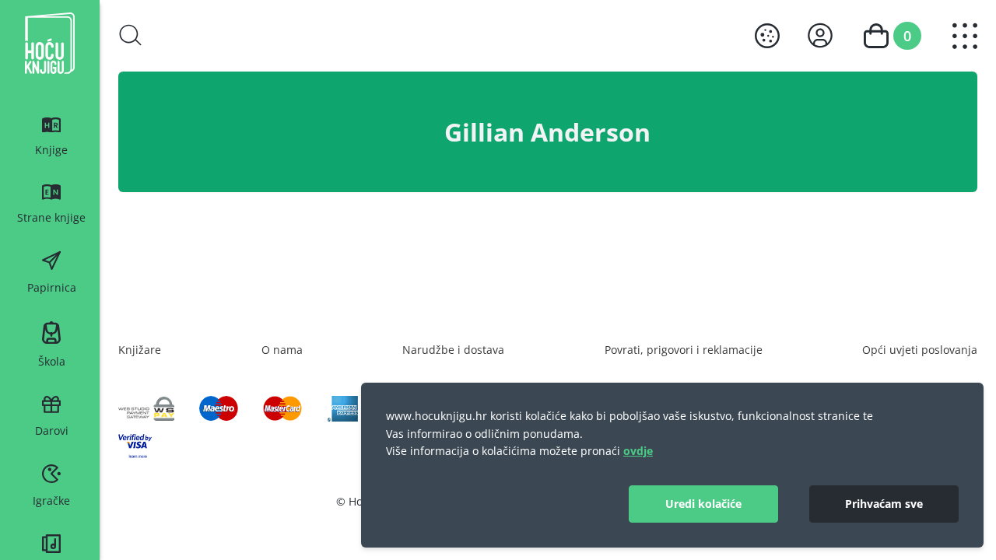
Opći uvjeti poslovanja (919, 349)
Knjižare (139, 349)
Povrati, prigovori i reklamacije (684, 349)
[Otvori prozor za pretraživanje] (130, 35)
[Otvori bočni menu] (964, 36)
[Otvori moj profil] (820, 35)
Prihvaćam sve (884, 503)
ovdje (638, 450)
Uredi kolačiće (703, 503)
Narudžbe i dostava (453, 349)
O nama (282, 349)
